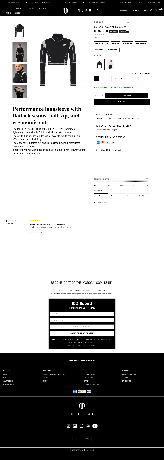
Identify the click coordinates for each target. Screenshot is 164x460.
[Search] (151, 10)
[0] (159, 10)
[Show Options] (112, 327)
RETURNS (125, 378)
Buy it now (122, 102)
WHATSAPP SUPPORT (90, 378)
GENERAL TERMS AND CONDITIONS (54, 375)
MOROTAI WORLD (8, 384)
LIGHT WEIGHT (112, 49)
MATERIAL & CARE (101, 203)
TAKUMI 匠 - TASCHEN (37, 8)
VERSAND (125, 370)
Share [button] (54, 232)
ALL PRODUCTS (8, 381)
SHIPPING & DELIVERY (129, 375)
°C (147, 179)
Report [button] (50, 232)
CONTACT (85, 381)
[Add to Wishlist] (128, 23)
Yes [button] (46, 232)
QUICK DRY (99, 49)
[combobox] (81, 327)
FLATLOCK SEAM (101, 43)
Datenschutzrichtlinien (90, 345)
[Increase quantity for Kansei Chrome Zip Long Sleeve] (102, 95)
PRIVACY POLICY (48, 378)
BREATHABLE (141, 43)
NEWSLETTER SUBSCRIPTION (92, 384)
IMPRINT (45, 381)
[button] (122, 36)
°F (149, 179)
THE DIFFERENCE (13, 13)
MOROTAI (6, 370)
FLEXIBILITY (127, 43)
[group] (82, 229)
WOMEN (18, 8)
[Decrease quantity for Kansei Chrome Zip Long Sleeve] (96, 95)
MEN (6, 8)
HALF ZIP (115, 43)
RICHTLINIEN (47, 370)
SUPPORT (86, 370)
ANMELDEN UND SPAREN (82, 333)
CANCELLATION (127, 381)
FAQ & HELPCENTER (89, 375)
